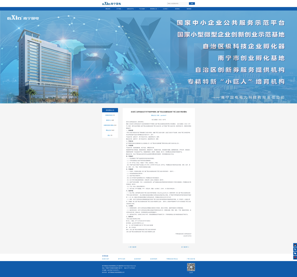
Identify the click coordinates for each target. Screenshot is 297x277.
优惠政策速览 (109, 115)
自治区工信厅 (105, 259)
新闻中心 (108, 120)
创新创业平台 (130, 9)
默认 (109, 135)
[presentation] (122, 9)
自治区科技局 (153, 259)
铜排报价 (189, 9)
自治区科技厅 (137, 259)
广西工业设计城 (191, 259)
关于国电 (118, 9)
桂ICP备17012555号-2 (113, 270)
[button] (146, 101)
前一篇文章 (132, 247)
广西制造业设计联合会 (172, 259)
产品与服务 (142, 9)
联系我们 (177, 9)
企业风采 (165, 9)
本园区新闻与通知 (109, 125)
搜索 (192, 3)
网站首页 (108, 9)
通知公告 (108, 130)
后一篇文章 (185, 247)
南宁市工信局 (121, 259)
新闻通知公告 (153, 9)
